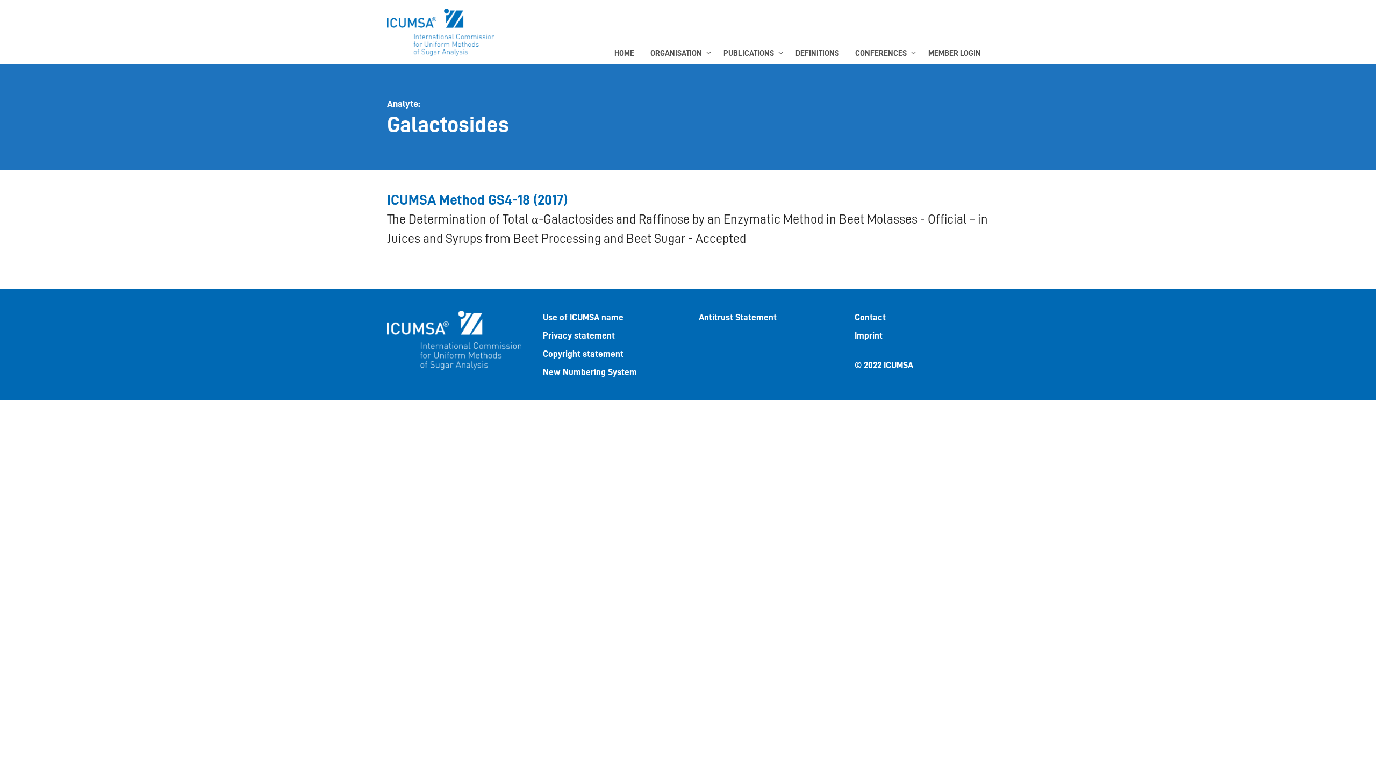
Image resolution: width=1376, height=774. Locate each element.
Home (624, 53)
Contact (870, 317)
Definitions (817, 53)
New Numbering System (590, 372)
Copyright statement (583, 354)
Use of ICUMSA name (583, 317)
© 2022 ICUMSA (884, 365)
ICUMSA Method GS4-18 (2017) (477, 200)
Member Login (954, 53)
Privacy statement (579, 335)
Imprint (869, 335)
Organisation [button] (676, 53)
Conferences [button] (881, 53)
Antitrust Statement (738, 317)
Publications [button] (748, 53)
